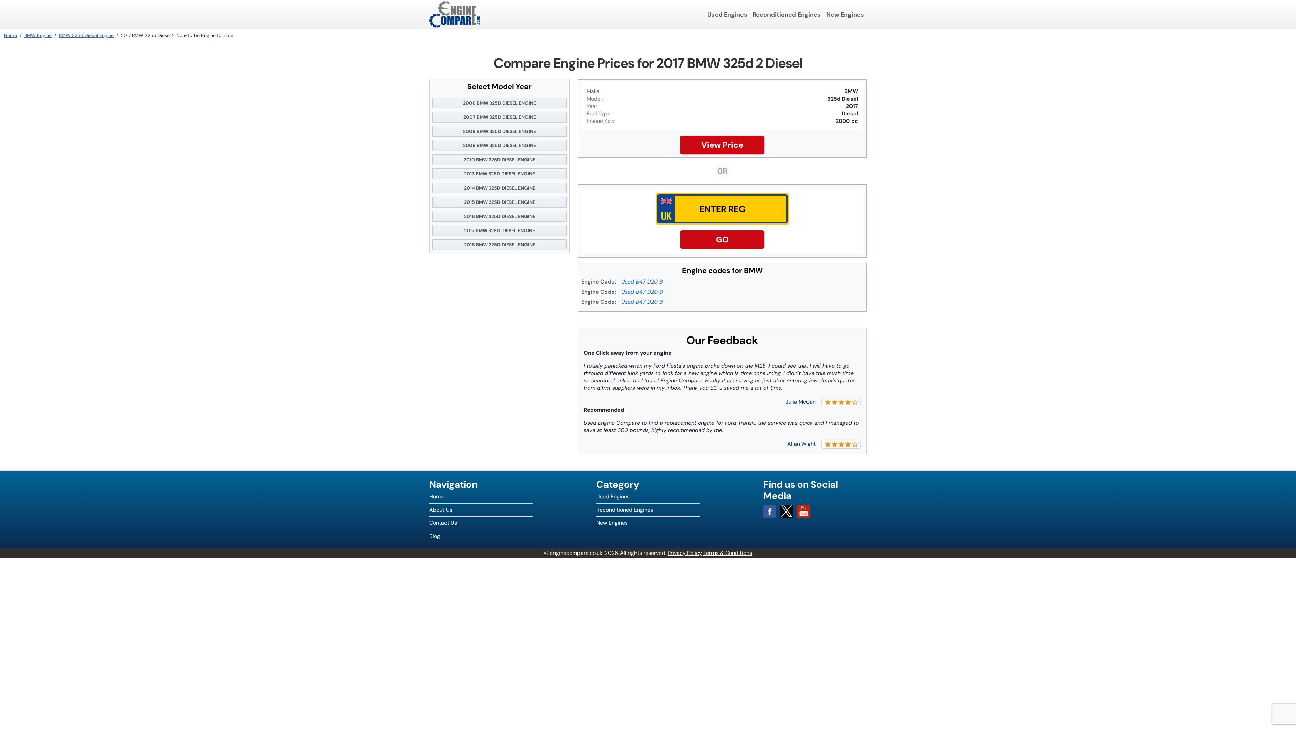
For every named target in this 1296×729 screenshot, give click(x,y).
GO (722, 239)
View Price (722, 145)
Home (436, 496)
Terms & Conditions (727, 553)
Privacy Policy (685, 553)
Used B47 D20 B (642, 281)
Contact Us (443, 522)
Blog (434, 536)
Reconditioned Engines (787, 14)
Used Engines (727, 14)
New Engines (845, 14)
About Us (440, 509)
